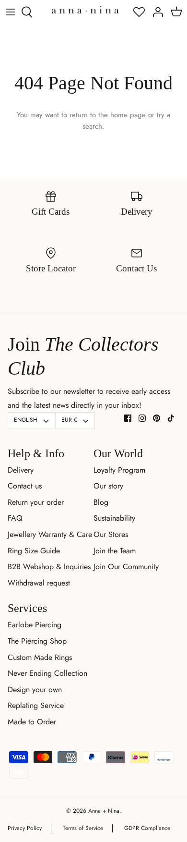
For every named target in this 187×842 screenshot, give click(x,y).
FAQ (15, 518)
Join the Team (115, 550)
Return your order (36, 502)
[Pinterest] (156, 418)
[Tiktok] (171, 418)
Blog (101, 502)
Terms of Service (83, 828)
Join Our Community (126, 566)
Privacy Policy (25, 828)
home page (128, 115)
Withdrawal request (39, 582)
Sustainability (114, 518)
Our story (108, 485)
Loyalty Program (119, 470)
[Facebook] (127, 418)
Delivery (21, 470)
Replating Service (36, 705)
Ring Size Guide (34, 550)
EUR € (69, 419)
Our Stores (111, 534)
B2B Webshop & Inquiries (49, 566)
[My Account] (155, 12)
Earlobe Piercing (34, 624)
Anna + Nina (103, 810)
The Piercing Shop (37, 641)
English (25, 419)
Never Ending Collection (47, 673)
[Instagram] (142, 418)
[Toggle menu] (10, 12)
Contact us (25, 485)
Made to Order (32, 721)
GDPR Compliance (147, 828)
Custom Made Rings (40, 657)
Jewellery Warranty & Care (50, 534)
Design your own (35, 689)
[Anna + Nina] (85, 9)
